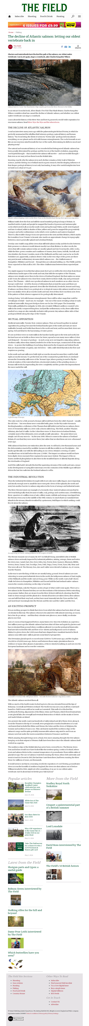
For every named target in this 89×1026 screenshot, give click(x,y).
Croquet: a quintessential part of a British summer (63, 806)
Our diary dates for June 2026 (32, 816)
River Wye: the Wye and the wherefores (43, 122)
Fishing (19, 32)
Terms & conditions (32, 1013)
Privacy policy (43, 1013)
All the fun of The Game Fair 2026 (32, 802)
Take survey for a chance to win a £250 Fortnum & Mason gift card (33, 847)
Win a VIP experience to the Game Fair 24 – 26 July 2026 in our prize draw (33, 832)
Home (10, 32)
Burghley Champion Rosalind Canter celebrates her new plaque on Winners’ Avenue (33, 787)
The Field (17, 46)
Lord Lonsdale (54, 826)
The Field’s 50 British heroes (62, 866)
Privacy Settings (54, 1013)
